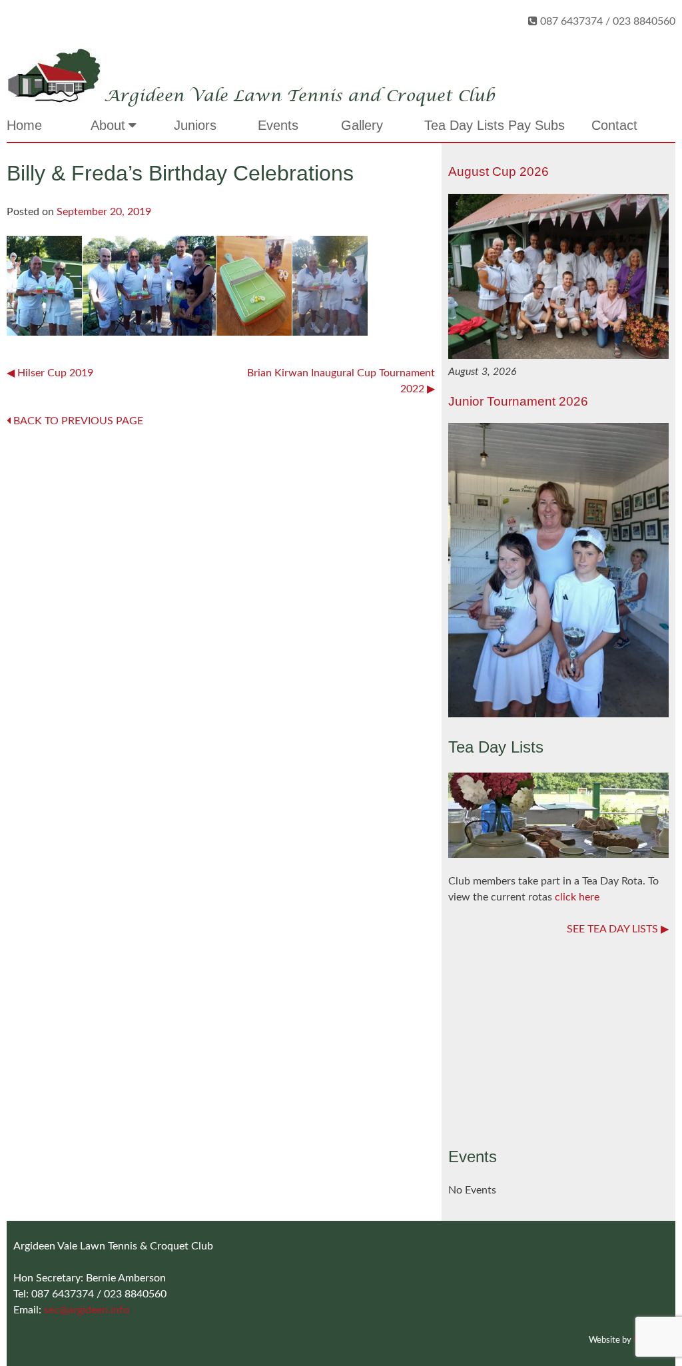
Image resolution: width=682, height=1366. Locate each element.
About (108, 125)
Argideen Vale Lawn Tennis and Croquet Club (299, 96)
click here (577, 897)
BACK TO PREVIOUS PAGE (77, 421)
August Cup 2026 (498, 171)
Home (24, 125)
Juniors (195, 125)
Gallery (362, 125)
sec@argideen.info (86, 1310)
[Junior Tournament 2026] (558, 714)
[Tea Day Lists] (558, 854)
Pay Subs (536, 125)
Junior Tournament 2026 (518, 401)
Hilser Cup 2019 (55, 373)
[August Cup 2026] (558, 355)
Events (278, 125)
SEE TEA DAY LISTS (612, 929)
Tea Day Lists (464, 125)
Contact (614, 125)
